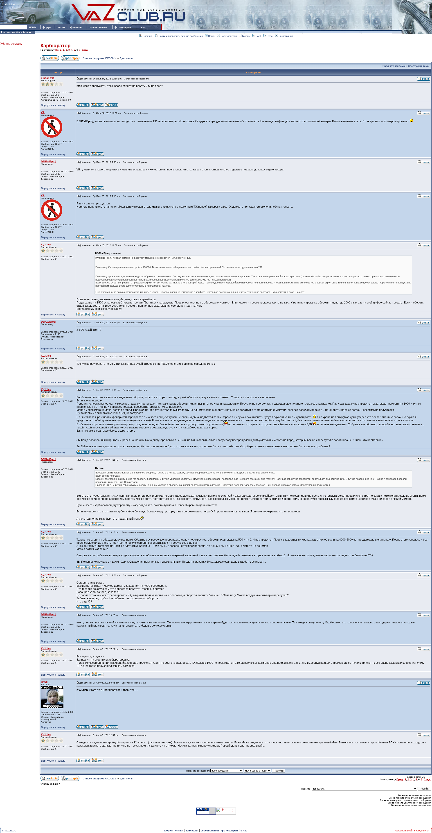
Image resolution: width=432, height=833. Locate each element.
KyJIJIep (46, 244)
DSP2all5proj (48, 161)
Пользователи (228, 36)
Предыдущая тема (393, 66)
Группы (246, 36)
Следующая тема (418, 66)
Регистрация (286, 36)
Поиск (211, 36)
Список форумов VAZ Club (99, 58)
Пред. (58, 50)
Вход (269, 36)
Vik (43, 112)
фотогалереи (123, 27)
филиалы (76, 27)
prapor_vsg (47, 78)
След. (85, 50)
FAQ (258, 36)
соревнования (98, 27)
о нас (142, 27)
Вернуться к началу (53, 105)
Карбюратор (55, 45)
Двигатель (126, 58)
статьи (61, 27)
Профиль (148, 36)
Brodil (44, 682)
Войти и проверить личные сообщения (181, 36)
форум (47, 27)
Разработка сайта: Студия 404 (412, 830)
